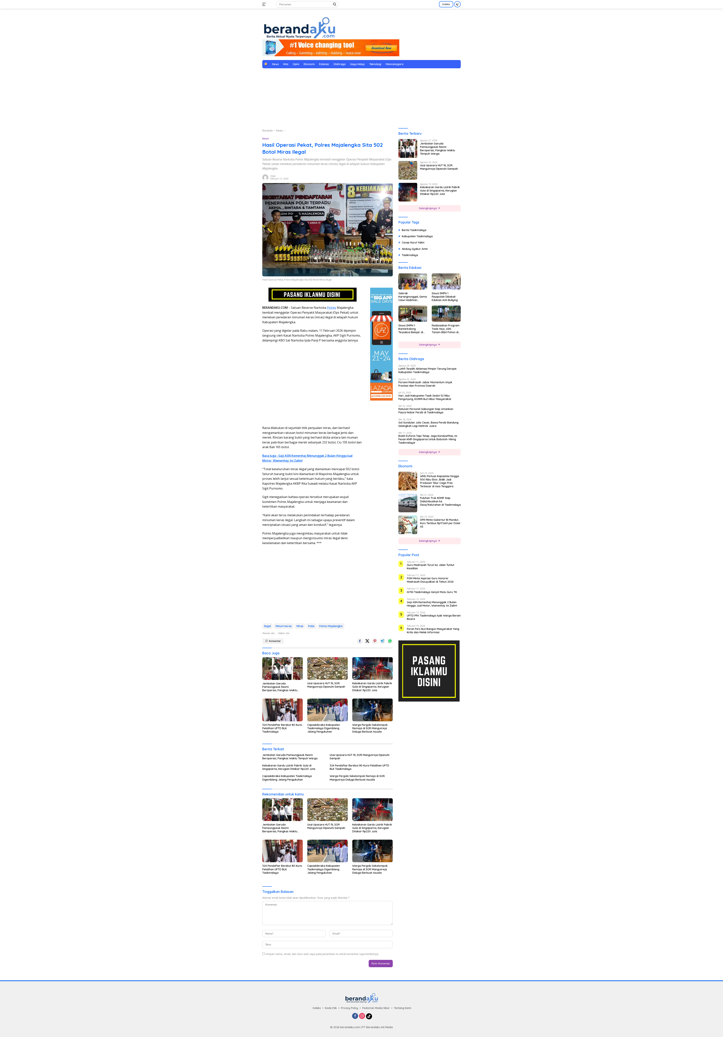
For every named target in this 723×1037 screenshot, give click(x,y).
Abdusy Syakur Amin (415, 248)
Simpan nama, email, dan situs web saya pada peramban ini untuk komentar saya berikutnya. (322, 954)
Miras (300, 626)
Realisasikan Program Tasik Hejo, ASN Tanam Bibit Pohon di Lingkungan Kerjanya (445, 329)
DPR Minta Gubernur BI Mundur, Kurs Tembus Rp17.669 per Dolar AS (440, 523)
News (275, 64)
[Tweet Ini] (367, 641)
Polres (331, 308)
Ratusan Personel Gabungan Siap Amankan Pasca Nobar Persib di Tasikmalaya (425, 410)
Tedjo (273, 176)
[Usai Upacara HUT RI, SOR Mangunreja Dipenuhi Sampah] (327, 668)
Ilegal (267, 626)
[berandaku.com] (299, 27)
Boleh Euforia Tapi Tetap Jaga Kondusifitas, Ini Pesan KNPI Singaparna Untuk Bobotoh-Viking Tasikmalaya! (427, 439)
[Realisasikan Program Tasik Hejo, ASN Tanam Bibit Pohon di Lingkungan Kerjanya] (446, 314)
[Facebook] (355, 1016)
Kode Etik (331, 1008)
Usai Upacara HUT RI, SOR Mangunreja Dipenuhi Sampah (326, 685)
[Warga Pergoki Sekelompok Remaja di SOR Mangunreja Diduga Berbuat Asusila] (372, 710)
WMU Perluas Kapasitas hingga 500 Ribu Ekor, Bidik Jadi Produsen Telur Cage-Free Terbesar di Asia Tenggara (439, 481)
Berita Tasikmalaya (414, 230)
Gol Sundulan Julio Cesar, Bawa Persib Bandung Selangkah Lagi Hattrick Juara (428, 424)
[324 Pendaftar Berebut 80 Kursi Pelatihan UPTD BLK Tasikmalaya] (282, 710)
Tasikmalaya (410, 255)
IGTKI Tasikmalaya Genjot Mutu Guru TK (432, 592)
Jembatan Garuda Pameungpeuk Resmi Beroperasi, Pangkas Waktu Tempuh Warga (279, 687)
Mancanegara (394, 64)
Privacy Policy (349, 1008)
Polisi (311, 626)
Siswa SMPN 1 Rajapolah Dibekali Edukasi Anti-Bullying (445, 296)
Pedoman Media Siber (376, 1008)
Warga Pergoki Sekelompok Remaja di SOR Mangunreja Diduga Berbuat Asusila (370, 728)
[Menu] (264, 4)
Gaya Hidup (357, 64)
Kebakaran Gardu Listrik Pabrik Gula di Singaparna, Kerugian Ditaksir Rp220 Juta (372, 687)
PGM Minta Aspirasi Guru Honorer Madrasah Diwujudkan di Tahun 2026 (430, 579)
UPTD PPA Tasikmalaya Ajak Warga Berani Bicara (434, 617)
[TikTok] (369, 1016)
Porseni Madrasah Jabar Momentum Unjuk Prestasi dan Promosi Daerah (425, 383)
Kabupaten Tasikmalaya (417, 236)
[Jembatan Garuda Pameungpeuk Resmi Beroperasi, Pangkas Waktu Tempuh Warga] (282, 668)
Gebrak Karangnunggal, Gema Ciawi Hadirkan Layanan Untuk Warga (412, 296)
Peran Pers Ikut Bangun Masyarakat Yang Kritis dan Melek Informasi (433, 630)
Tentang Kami (402, 1008)
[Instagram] (362, 1016)
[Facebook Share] (360, 641)
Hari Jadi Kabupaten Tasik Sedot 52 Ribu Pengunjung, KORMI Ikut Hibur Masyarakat (424, 397)
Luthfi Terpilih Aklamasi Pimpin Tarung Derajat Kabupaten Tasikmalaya (427, 370)
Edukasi (324, 64)
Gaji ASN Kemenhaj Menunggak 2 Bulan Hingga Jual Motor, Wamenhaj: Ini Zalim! (432, 603)
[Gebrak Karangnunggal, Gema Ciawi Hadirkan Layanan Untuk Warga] (412, 281)
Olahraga (339, 64)
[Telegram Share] (382, 641)
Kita (285, 64)
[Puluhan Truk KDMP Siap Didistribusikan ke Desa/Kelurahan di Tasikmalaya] (407, 502)
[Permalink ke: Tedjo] (265, 177)
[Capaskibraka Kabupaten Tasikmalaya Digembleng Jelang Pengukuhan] (327, 710)
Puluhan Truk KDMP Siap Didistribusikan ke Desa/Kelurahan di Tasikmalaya (440, 501)
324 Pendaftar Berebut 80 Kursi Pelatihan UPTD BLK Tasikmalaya (282, 728)
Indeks (446, 4)
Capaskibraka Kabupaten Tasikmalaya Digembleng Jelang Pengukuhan (323, 728)
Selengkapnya (428, 208)
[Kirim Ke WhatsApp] (390, 641)
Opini (296, 64)
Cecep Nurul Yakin (413, 242)
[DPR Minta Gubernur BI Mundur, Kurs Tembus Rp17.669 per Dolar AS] (407, 524)
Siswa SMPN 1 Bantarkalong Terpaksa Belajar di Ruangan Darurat (410, 329)
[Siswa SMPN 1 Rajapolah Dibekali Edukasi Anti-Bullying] (446, 281)
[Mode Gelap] (457, 4)
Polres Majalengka (330, 626)
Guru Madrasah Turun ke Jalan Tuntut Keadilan (430, 566)
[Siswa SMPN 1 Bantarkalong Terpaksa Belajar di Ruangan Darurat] (412, 314)
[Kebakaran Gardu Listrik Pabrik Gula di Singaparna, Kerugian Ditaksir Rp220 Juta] (372, 668)
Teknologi (375, 64)
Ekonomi (309, 64)
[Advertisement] (361, 98)
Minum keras (284, 626)
